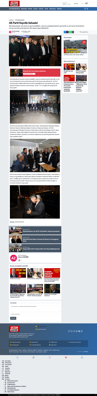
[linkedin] (82, 357)
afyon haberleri (31, 351)
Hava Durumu (35, 342)
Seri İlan (7, 370)
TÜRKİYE (59, 8)
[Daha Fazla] (73, 32)
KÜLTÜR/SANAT (56, 350)
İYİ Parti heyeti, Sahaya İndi (34, 278)
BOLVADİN (29, 350)
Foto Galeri (8, 364)
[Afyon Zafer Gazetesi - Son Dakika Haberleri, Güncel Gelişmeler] (14, 3)
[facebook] (17, 357)
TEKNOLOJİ (52, 8)
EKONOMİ (24, 8)
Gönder (13, 318)
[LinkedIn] (76, 331)
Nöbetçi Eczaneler (16, 342)
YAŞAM (10, 351)
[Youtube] (79, 331)
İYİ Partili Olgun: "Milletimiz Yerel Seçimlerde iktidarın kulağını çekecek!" (17, 296)
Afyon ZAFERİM (23, 257)
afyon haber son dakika (41, 351)
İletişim (7, 377)
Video (6, 366)
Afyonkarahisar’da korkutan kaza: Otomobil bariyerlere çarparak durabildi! (51, 280)
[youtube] (66, 357)
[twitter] (33, 357)
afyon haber (16, 351)
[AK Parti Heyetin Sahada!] (35, 50)
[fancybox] (35, 106)
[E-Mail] (19, 260)
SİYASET (41, 8)
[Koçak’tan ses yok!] (18, 273)
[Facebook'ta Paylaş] (65, 32)
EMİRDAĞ (35, 350)
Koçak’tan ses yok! (15, 278)
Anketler (7, 373)
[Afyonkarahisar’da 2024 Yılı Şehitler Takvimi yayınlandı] (35, 288)
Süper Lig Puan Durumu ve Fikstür (16, 386)
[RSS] (82, 331)
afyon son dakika (23, 351)
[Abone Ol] (84, 32)
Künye (6, 375)
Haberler (11, 20)
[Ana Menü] (87, 8)
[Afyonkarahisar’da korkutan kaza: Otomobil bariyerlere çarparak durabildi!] (52, 273)
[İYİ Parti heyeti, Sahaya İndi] (35, 273)
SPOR (46, 8)
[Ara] (85, 8)
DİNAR (19, 350)
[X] (71, 331)
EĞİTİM (30, 8)
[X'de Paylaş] (67, 32)
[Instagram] (74, 331)
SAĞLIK (35, 8)
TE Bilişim (86, 351)
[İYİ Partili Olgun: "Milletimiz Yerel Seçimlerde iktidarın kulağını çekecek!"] (18, 288)
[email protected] (42, 326)
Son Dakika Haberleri (36, 344)
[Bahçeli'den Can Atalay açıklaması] (52, 288)
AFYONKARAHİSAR (14, 8)
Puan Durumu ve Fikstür (75, 342)
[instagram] (49, 357)
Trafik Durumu (54, 342)
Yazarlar (7, 368)
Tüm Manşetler (15, 344)
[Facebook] (69, 331)
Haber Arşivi (54, 344)
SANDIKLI (24, 350)
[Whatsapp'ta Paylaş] (70, 32)
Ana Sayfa (8, 361)
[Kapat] (96, 395)
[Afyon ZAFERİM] (13, 258)
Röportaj (7, 371)
